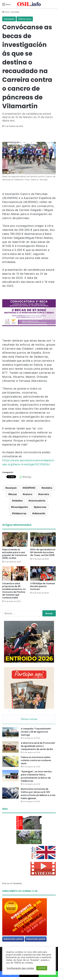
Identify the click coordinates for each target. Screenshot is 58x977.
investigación (20, 506)
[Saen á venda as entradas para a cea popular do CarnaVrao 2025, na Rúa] (15, 539)
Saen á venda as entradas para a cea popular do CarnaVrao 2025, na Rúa (14, 554)
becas (13, 494)
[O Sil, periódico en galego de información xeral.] (29, 4)
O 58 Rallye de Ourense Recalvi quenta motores (42, 586)
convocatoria (37, 500)
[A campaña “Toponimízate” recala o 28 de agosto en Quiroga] (10, 732)
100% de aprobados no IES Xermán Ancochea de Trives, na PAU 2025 (42, 552)
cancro (28, 494)
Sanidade (15, 12)
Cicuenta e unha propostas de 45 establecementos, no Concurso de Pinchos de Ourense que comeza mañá (14, 590)
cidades (18, 500)
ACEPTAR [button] (41, 968)
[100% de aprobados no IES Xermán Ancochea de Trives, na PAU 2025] (43, 539)
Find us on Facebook (12, 883)
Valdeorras (20, 513)
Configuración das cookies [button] (20, 968)
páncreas (40, 506)
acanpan (12, 487)
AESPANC (30, 487)
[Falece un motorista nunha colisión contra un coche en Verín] (10, 761)
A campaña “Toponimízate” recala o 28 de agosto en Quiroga (36, 731)
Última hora (24, 18)
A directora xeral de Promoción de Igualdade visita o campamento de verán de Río (38, 746)
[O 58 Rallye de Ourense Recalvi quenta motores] (43, 573)
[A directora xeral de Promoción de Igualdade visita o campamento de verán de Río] (10, 747)
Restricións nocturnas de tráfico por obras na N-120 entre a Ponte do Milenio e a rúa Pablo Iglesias (38, 793)
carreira (44, 494)
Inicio (6, 12)
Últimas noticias (29, 719)
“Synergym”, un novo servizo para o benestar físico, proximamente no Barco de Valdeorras (36, 776)
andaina (47, 487)
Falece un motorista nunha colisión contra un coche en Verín (36, 760)
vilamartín (39, 513)
